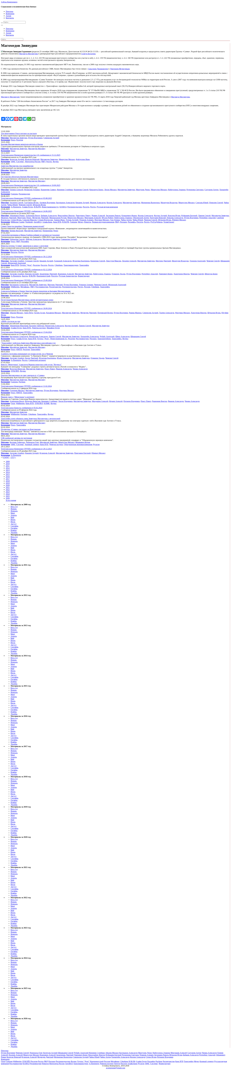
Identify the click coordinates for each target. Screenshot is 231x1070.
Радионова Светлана (194, 190)
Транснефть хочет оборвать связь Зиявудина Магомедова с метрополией (30, 419)
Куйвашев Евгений (189, 216)
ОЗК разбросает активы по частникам (16, 438)
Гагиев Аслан (39, 313)
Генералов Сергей (17, 239)
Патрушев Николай (158, 218)
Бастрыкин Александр (65, 203)
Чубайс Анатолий (107, 336)
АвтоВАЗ (37, 222)
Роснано (123, 222)
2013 (8, 470)
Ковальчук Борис (96, 190)
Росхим (87, 287)
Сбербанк (59, 265)
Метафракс (24, 287)
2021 (8, 487)
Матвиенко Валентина (150, 203)
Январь (14, 509)
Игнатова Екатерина (81, 261)
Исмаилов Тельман (32, 190)
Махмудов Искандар (169, 203)
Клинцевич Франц (129, 216)
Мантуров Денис (143, 190)
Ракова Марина (135, 313)
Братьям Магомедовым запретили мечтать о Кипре (22, 144)
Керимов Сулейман (65, 190)
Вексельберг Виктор (66, 216)
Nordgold (29, 222)
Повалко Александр (175, 218)
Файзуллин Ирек (83, 159)
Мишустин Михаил (67, 159)
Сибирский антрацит (37, 360)
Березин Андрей (32, 274)
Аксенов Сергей (16, 203)
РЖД (43, 162)
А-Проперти (16, 207)
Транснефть (84, 265)
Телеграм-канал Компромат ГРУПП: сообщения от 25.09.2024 (26, 280)
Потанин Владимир (131, 401)
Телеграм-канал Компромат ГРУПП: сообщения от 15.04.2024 (26, 332)
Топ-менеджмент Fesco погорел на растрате (19, 133)
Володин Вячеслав (17, 369)
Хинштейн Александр (89, 336)
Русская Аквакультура (68, 276)
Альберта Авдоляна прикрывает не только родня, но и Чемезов (27, 354)
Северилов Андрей (51, 138)
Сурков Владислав (45, 220)
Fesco (13, 140)
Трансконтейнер (104, 339)
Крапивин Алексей (66, 274)
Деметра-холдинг (39, 328)
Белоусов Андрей (17, 159)
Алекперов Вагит (33, 216)
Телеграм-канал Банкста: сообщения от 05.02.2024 (21, 408)
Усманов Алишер (86, 220)
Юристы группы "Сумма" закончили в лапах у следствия (24, 246)
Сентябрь (14, 526)
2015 (8, 474)
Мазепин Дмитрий (8, 218)
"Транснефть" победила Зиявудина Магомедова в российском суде (28, 343)
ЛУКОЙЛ (15, 371)
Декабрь (14, 533)
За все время (11, 500)
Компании (10, 14)
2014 (8, 472)
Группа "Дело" (26, 265)
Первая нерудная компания (103, 222)
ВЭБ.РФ (37, 207)
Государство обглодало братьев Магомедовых (19, 177)
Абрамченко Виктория (19, 326)
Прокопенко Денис (50, 231)
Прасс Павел (50, 369)
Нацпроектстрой (43, 276)
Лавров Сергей (204, 216)
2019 (8, 483)
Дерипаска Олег (32, 442)
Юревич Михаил (179, 220)
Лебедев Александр (34, 239)
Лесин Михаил (110, 190)
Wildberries (15, 287)
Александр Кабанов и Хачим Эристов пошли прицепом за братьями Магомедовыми (36, 291)
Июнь (13, 520)
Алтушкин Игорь (31, 203)
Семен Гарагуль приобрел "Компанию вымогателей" (23, 226)
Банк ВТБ (57, 222)
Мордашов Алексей (92, 218)
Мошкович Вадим (82, 442)
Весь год (14, 507)
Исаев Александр (64, 358)
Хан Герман (115, 220)
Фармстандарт (84, 276)
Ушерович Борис (166, 274)
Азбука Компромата (9, 2)
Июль (13, 522)
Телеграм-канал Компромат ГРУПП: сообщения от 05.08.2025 (26, 198)
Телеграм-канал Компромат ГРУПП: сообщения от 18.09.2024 (26, 308)
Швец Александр (122, 336)
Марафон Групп (53, 328)
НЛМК (47, 403)
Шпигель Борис (211, 274)
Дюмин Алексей (98, 216)
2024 (8, 494)
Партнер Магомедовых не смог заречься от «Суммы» (23, 375)
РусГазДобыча (156, 222)
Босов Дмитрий (31, 358)
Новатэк (87, 222)
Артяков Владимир (47, 203)
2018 (8, 481)
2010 (8, 464)
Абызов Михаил (16, 313)
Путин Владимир (35, 138)
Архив (8, 16)
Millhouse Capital (17, 222)
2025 (8, 496)
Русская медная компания (107, 207)
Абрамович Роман (17, 216)
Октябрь (14, 528)
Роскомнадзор (24, 194)
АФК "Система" (17, 162)
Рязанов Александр (64, 369)
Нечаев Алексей (115, 401)
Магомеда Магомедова (28, 54)
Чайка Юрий (12, 205)
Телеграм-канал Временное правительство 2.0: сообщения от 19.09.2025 (30, 185)
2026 (8, 498)
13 (13, 457)
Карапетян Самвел (48, 190)
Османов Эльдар (118, 274)
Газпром (14, 194)
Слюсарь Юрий (202, 203)
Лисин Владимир (65, 401)
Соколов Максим (29, 220)
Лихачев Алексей (129, 261)
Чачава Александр (80, 369)
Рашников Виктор (159, 401)
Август (13, 524)
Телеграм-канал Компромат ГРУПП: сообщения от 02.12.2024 (26, 270)
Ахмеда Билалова (88, 54)
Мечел (80, 222)
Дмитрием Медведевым (120, 69)
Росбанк (22, 382)
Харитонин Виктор (182, 274)
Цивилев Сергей (216, 203)
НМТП (19, 349)
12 (12, 457)
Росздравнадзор (41, 287)
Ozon (13, 403)
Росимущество (55, 287)
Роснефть (132, 222)
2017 (8, 479)
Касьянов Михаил (53, 313)
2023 (8, 492)
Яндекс (56, 162)
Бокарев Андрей (82, 203)
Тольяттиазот (168, 222)
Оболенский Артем (141, 218)
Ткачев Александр (166, 313)
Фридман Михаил (101, 220)
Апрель (14, 515)
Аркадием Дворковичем (98, 69)
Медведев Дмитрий (40, 218)
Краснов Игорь (174, 216)
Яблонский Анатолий (17, 263)
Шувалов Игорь (39, 205)
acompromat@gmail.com (115, 1068)
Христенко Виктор (198, 313)
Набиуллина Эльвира (177, 190)
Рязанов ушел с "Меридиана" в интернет (17, 397)
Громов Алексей (16, 190)
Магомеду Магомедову (10, 97)
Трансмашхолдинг (71, 265)
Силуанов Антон (211, 190)
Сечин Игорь (16, 220)
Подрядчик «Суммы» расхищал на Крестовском (20, 429)
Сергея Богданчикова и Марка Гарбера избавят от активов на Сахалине (30, 235)
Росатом (19, 140)
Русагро (96, 444)
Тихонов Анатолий (197, 261)
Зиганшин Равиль (113, 216)
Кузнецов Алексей (47, 453)
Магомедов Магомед (36, 149)
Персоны (9, 11)
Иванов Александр (98, 203)
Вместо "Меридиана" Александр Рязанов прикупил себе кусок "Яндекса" (31, 365)
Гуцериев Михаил (17, 390)
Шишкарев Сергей (138, 336)
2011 (8, 466)
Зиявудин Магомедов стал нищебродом (17, 166)
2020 (8, 485)
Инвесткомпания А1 (50, 207)
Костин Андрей (160, 216)
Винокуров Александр (54, 326)
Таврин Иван (59, 220)
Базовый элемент (32, 444)
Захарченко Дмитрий (48, 274)
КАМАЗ (63, 207)
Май (12, 517)
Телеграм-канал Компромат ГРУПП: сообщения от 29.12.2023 (26, 449)
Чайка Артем (126, 220)
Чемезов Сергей (25, 205)
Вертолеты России (32, 162)
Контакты (10, 18)
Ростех (49, 162)
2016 (8, 477)
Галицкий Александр (63, 261)
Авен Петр (28, 313)
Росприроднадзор (74, 207)
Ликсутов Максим (113, 261)
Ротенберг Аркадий (207, 218)
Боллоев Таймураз (36, 326)
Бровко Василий (16, 231)
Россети (86, 207)
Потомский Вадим (105, 313)
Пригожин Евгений (82, 453)
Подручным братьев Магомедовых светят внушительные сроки (27, 300)
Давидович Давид (83, 216)
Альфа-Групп (27, 207)
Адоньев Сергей (32, 261)
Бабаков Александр (49, 216)
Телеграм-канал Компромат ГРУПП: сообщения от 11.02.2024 (26, 386)
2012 (8, 468)
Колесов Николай (32, 159)
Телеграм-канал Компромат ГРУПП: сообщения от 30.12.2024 (26, 257)
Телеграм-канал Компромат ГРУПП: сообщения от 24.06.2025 (26, 211)
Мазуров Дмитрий (163, 261)
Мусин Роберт (107, 218)
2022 (8, 490)
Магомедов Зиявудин (18, 138)
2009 (8, 461)
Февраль (14, 511)
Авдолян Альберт (17, 261)
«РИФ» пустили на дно (10, 321)
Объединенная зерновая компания (78, 444)
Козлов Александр (114, 203)
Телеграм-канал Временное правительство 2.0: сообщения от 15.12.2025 (30, 155)
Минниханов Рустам (57, 218)
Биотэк (25, 276)
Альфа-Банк (47, 222)
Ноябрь (14, 530)
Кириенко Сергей (81, 190)
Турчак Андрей (72, 220)
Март (13, 513)
